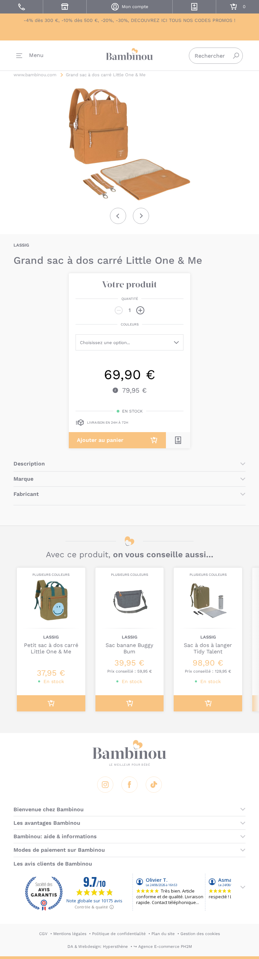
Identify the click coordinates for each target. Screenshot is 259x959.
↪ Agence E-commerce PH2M (163, 946)
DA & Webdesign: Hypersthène (97, 946)
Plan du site (163, 933)
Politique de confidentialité (119, 933)
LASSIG (21, 245)
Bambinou (129, 54)
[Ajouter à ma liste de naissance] (178, 440)
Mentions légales (69, 933)
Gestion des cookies (200, 933)
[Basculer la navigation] (30, 55)
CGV (43, 933)
